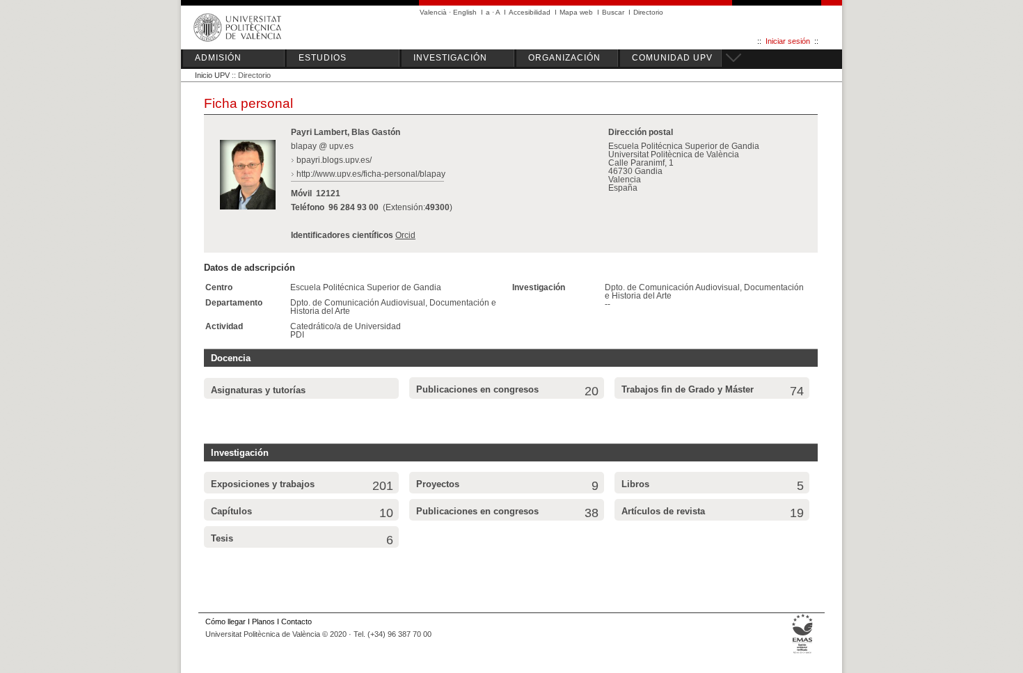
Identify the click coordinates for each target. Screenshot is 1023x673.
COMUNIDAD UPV (672, 58)
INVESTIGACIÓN (450, 58)
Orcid (405, 235)
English (465, 12)
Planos (263, 621)
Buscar (613, 12)
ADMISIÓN (218, 58)
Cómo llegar (225, 621)
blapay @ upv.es (322, 146)
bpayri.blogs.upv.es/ (334, 160)
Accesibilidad (529, 12)
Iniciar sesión (788, 41)
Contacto (296, 621)
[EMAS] (802, 653)
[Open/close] (731, 55)
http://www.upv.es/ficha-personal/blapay (370, 174)
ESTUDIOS (323, 58)
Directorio (648, 12)
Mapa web (576, 12)
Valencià (433, 12)
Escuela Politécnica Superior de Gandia (365, 287)
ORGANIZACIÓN (564, 58)
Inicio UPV (212, 75)
